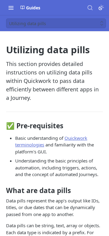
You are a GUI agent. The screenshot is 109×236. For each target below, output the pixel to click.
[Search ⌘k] (90, 7)
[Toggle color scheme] (101, 7)
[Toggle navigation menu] (11, 7)
